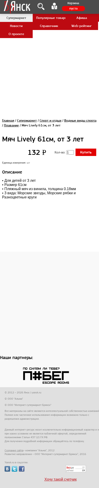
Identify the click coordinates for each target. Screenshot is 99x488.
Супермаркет (27, 120)
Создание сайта (14, 450)
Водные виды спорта (80, 120)
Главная (8, 120)
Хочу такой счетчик (60, 479)
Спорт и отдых (50, 120)
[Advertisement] (49, 49)
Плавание (11, 125)
